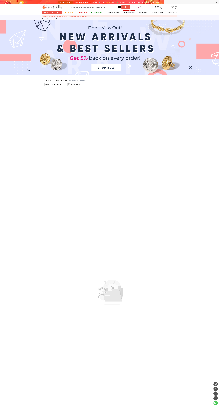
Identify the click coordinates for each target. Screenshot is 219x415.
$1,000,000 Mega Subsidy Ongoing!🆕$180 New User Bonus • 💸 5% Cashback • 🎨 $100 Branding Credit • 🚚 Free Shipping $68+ (118, 2)
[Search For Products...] (125, 7)
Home (43, 18)
